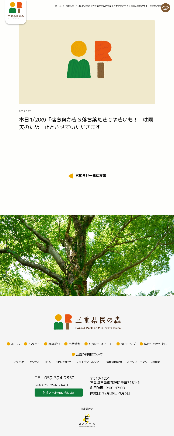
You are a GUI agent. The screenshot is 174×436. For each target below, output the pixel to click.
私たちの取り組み (156, 344)
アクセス (34, 361)
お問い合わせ (63, 361)
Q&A (48, 361)
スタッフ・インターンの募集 (143, 361)
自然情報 (74, 344)
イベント (34, 344)
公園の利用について (89, 354)
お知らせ (70, 5)
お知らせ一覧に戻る (90, 175)
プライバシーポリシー (88, 361)
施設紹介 (54, 344)
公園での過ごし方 (100, 344)
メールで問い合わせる (61, 392)
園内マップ (128, 344)
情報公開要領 (114, 361)
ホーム (58, 5)
